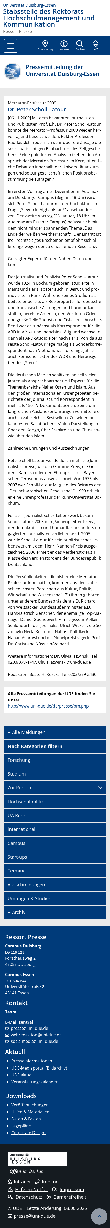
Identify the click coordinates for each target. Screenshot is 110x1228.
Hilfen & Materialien (30, 1112)
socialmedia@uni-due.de (34, 1041)
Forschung (19, 760)
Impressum (72, 1189)
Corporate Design (28, 1133)
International (21, 829)
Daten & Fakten (26, 1119)
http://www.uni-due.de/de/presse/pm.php (48, 706)
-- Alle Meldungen (27, 732)
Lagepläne (21, 1126)
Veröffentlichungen (30, 1105)
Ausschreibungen (26, 885)
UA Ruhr (16, 815)
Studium (17, 774)
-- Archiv (16, 912)
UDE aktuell (22, 1075)
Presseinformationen (31, 1061)
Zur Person (19, 787)
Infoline (50, 1182)
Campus (16, 843)
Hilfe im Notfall (31, 1189)
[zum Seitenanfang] (99, 1216)
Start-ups (17, 857)
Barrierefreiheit (69, 1197)
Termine (17, 870)
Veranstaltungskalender (34, 1082)
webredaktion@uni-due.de (36, 1035)
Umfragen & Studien (29, 898)
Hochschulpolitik (26, 801)
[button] (64, 45)
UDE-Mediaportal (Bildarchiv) (39, 1068)
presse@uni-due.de (29, 1028)
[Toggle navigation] (10, 46)
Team (10, 1012)
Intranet (22, 1182)
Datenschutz (29, 1197)
